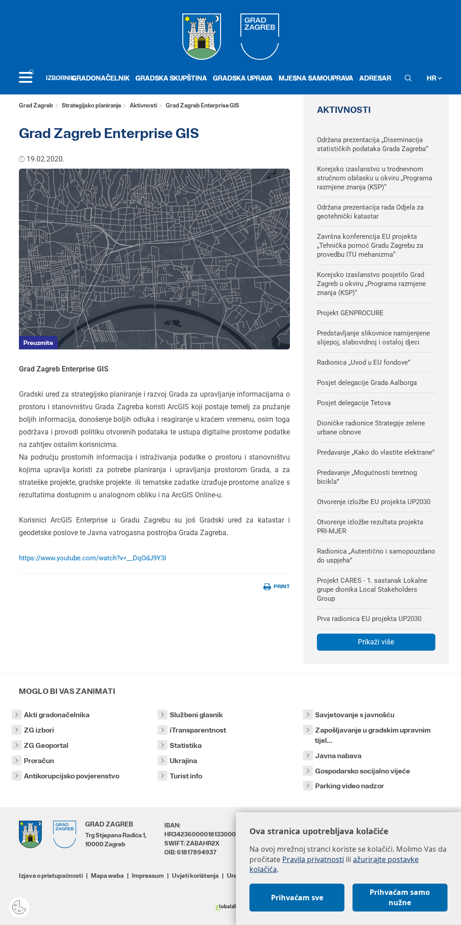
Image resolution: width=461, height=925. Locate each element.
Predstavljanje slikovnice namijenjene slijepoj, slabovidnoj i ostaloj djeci (373, 337)
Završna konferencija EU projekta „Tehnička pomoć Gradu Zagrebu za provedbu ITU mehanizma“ (370, 245)
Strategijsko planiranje (91, 105)
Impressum (148, 875)
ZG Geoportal (46, 745)
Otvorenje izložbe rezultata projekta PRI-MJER (370, 526)
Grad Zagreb (36, 105)
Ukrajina (183, 760)
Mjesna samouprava (316, 78)
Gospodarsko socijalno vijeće (362, 771)
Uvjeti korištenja (195, 875)
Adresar (375, 78)
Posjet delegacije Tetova (354, 403)
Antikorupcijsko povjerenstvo (71, 776)
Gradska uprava (243, 78)
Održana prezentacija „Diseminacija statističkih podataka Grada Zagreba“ (372, 144)
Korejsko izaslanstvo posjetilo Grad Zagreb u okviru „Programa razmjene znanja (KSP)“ (371, 284)
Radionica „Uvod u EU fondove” (363, 362)
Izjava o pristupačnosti (51, 875)
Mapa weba (107, 875)
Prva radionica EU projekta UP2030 (369, 619)
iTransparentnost (198, 730)
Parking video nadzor (349, 786)
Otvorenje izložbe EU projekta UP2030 (373, 502)
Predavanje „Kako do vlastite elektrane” (375, 452)
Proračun (39, 760)
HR (432, 78)
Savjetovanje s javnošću (354, 715)
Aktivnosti (143, 105)
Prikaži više (376, 642)
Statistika (186, 745)
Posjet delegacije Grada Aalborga (367, 383)
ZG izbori (39, 730)
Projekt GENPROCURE (350, 313)
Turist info (186, 776)
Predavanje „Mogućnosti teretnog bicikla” (367, 477)
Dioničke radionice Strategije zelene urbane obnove (371, 427)
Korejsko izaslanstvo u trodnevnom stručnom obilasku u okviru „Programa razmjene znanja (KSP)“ (374, 178)
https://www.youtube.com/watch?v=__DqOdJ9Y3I (92, 558)
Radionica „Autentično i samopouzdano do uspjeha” (376, 555)
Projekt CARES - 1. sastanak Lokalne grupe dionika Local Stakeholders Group (372, 589)
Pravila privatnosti (313, 859)
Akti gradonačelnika (57, 715)
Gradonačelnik (101, 78)
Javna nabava (338, 756)
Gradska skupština (171, 78)
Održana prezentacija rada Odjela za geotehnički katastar (370, 211)
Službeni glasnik (196, 715)
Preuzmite (38, 342)
